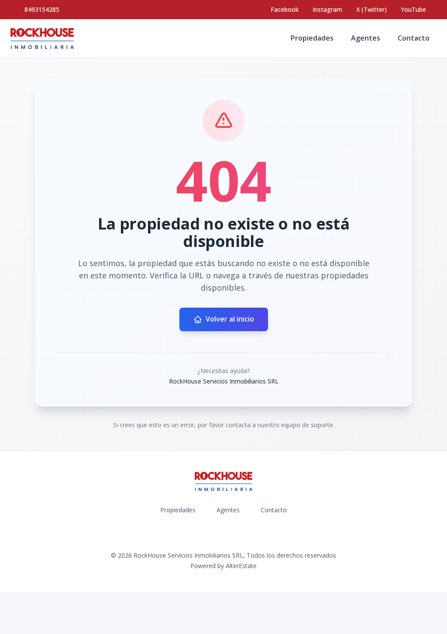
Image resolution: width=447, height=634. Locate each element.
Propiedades (312, 38)
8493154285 (41, 9)
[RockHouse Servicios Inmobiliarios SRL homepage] (42, 38)
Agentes (365, 38)
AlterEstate (241, 566)
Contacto (414, 38)
